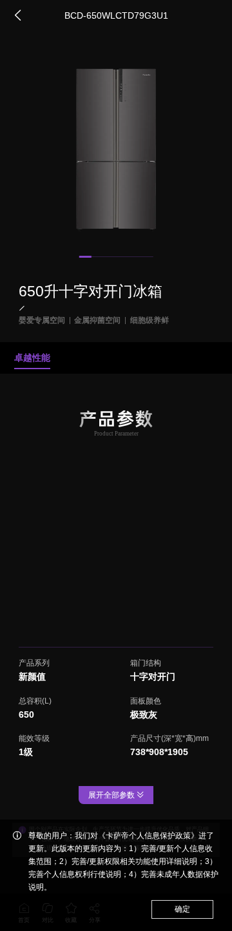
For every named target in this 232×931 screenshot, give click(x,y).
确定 (182, 909)
